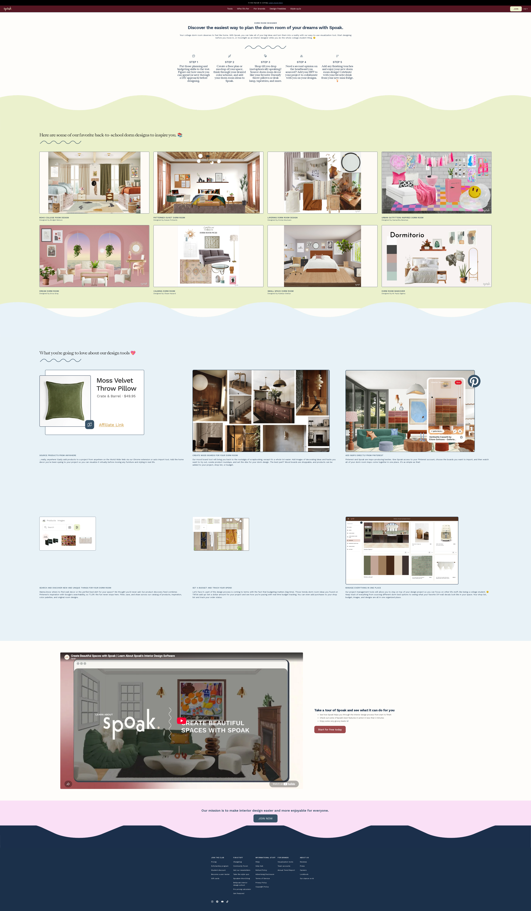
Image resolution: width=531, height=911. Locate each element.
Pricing (213, 862)
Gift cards (215, 878)
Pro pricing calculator (242, 889)
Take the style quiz (241, 874)
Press (302, 866)
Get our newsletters (241, 870)
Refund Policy (261, 870)
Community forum (240, 866)
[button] (230, 8)
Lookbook (304, 874)
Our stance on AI (307, 878)
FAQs (258, 862)
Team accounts (284, 866)
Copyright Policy (262, 887)
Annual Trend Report (286, 870)
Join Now (265, 818)
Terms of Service (263, 878)
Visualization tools (285, 862)
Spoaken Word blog (241, 878)
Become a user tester (220, 874)
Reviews (303, 862)
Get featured (238, 893)
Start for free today (330, 729)
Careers (303, 870)
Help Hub (259, 866)
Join (516, 9)
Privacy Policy (261, 883)
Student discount (218, 870)
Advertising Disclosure (265, 874)
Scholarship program (219, 866)
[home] (11, 9)
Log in (525, 9)
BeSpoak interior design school (240, 884)
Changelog (237, 862)
